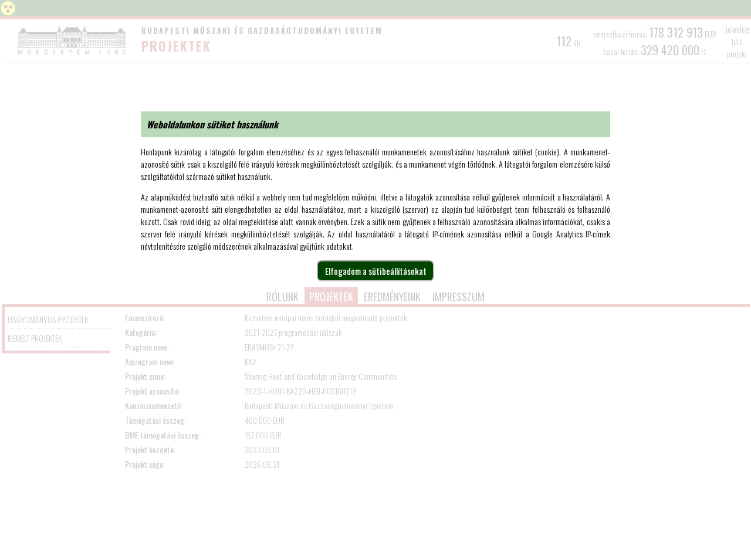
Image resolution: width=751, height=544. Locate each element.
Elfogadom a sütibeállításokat (376, 270)
